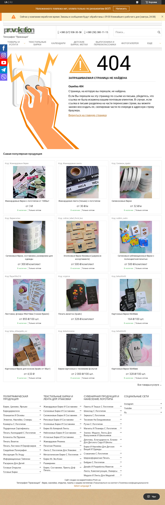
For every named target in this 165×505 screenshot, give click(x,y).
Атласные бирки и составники (59, 437)
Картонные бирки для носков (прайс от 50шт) (27, 369)
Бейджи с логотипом (94, 462)
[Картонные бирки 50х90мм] (136, 350)
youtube (128, 408)
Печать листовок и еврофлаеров (19, 446)
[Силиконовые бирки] (136, 182)
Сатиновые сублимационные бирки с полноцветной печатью (136, 257)
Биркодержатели (11, 411)
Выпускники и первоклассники (105, 43)
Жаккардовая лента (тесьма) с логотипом (79, 201)
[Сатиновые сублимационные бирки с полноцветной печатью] (136, 237)
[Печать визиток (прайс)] (82, 295)
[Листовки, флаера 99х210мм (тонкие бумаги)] (29, 295)
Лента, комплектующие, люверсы (100, 471)
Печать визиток (11, 441)
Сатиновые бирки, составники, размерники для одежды (29, 257)
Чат (154, 496)
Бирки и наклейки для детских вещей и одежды (99, 447)
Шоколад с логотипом (95, 411)
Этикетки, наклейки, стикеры (17, 420)
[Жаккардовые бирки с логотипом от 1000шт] (29, 182)
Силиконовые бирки (122, 201)
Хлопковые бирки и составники (59, 424)
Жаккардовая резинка (54, 441)
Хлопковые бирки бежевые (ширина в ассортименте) (82, 257)
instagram (128, 404)
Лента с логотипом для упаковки (60, 450)
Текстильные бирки (37, 43)
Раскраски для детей (13, 463)
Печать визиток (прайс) (70, 314)
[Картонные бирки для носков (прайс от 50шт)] (29, 350)
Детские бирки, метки (79, 43)
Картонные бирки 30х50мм (125, 314)
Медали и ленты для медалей (99, 475)
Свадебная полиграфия (15, 450)
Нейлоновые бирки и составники (60, 433)
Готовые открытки (12, 467)
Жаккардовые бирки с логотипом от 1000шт (27, 201)
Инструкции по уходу (13, 454)
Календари (58, 43)
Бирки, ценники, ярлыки (15, 406)
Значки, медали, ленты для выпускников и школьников (98, 434)
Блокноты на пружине (14, 437)
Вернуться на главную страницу (87, 115)
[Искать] (159, 32)
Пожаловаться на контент (106, 483)
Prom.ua (97, 480)
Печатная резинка (52, 446)
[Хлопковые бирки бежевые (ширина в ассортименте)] (82, 237)
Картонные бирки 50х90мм (125, 369)
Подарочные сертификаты (16, 428)
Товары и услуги (13, 43)
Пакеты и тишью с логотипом (98, 406)
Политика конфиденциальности (133, 483)
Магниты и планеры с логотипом (100, 428)
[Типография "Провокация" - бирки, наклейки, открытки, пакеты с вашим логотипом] (19, 30)
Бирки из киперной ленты (56, 428)
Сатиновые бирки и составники (59, 411)
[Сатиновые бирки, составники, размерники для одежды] (29, 237)
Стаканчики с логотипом (96, 453)
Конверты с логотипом (14, 424)
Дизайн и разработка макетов (98, 466)
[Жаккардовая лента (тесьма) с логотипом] (82, 182)
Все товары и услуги (148, 385)
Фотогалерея (130, 43)
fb (125, 412)
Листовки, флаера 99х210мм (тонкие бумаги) (27, 314)
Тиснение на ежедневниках (97, 420)
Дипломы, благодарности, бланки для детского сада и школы (100, 441)
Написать (121, 8)
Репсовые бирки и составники (58, 420)
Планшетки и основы (13, 415)
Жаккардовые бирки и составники (60, 406)
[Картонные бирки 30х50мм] (136, 295)
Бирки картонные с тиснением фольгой (77, 369)
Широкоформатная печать (97, 458)
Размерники (49, 463)
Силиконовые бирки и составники (60, 415)
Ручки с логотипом (93, 424)
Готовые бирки (10, 472)
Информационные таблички (16, 459)
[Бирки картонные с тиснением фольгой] (82, 350)
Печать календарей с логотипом (19, 433)
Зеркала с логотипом (94, 415)
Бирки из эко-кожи (53, 459)
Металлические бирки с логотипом (61, 454)
